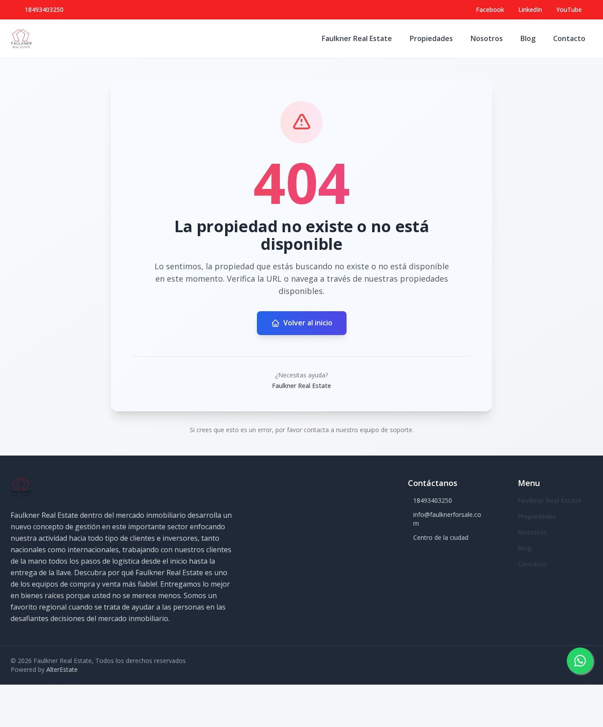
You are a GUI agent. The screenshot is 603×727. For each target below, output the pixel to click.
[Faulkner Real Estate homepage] (21, 38)
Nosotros (487, 38)
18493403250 (44, 9)
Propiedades (431, 38)
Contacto (569, 38)
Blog (527, 38)
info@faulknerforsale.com (447, 518)
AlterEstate (62, 669)
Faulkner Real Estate (357, 38)
